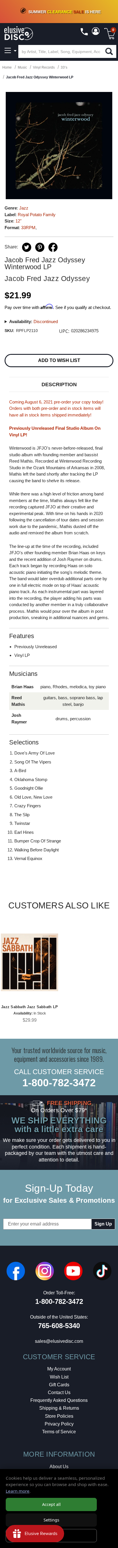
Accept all (51, 1504)
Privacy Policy (59, 1423)
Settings (51, 1520)
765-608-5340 (59, 1326)
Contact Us (59, 1392)
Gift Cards (59, 1384)
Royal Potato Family (37, 214)
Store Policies (59, 1416)
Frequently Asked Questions (59, 1400)
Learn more (18, 1491)
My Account (59, 1368)
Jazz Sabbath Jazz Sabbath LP (29, 1007)
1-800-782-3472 (59, 1083)
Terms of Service (59, 1431)
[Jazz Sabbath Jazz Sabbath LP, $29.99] (29, 962)
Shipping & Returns (59, 1408)
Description (59, 384)
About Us (59, 1466)
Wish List (59, 1376)
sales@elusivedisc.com (59, 1341)
